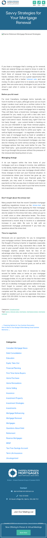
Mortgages (10, 423)
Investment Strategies (15, 403)
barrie (8, 312)
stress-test (37, 205)
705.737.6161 (23, 496)
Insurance (10, 393)
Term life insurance (14, 453)
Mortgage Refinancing (15, 413)
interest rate (32, 79)
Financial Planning (13, 368)
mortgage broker (32, 312)
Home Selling (11, 388)
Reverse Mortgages (14, 438)
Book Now (23, 533)
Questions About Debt (15, 428)
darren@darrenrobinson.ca (24, 491)
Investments (11, 408)
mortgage (23, 312)
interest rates (14, 312)
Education (10, 358)
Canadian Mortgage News (16, 348)
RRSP (8, 443)
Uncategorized (14, 309)
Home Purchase (12, 378)
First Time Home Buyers (16, 373)
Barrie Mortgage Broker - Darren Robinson (26, 523)
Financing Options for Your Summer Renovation (18, 325)
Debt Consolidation (14, 353)
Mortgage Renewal (14, 418)
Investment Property (14, 398)
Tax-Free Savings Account (17, 448)
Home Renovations (13, 383)
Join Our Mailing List (23, 512)
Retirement (10, 433)
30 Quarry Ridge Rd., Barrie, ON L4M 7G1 (23, 499)
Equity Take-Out (12, 363)
